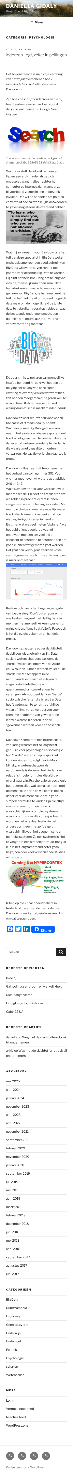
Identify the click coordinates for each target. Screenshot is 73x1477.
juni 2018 (12, 1232)
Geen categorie (17, 1325)
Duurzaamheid (16, 1308)
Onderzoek (14, 1341)
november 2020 (17, 1157)
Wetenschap (15, 1375)
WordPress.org (17, 1425)
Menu (39, 22)
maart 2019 (14, 1207)
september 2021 (18, 1140)
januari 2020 (15, 1165)
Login (10, 1400)
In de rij (11, 978)
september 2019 (18, 1173)
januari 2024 (15, 1098)
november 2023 (17, 1106)
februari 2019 (16, 1215)
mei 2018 (12, 1240)
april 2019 (13, 1198)
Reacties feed (16, 1417)
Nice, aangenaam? (19, 995)
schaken (12, 1366)
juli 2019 (12, 1182)
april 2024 (13, 1090)
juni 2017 (12, 1274)
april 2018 (13, 1249)
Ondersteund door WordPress (25, 1467)
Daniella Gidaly (31, 6)
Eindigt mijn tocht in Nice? (24, 1003)
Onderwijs (13, 1333)
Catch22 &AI (15, 1012)
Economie (13, 1316)
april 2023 (13, 1115)
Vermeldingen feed (20, 1409)
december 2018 (17, 1224)
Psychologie (15, 1358)
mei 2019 (12, 1190)
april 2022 (13, 1123)
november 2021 (17, 1131)
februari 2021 (15, 1148)
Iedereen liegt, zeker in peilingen (36, 54)
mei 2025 (13, 1081)
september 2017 (18, 1257)
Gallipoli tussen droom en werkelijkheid (34, 986)
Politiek (11, 1350)
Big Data (12, 1299)
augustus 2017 (16, 1265)
